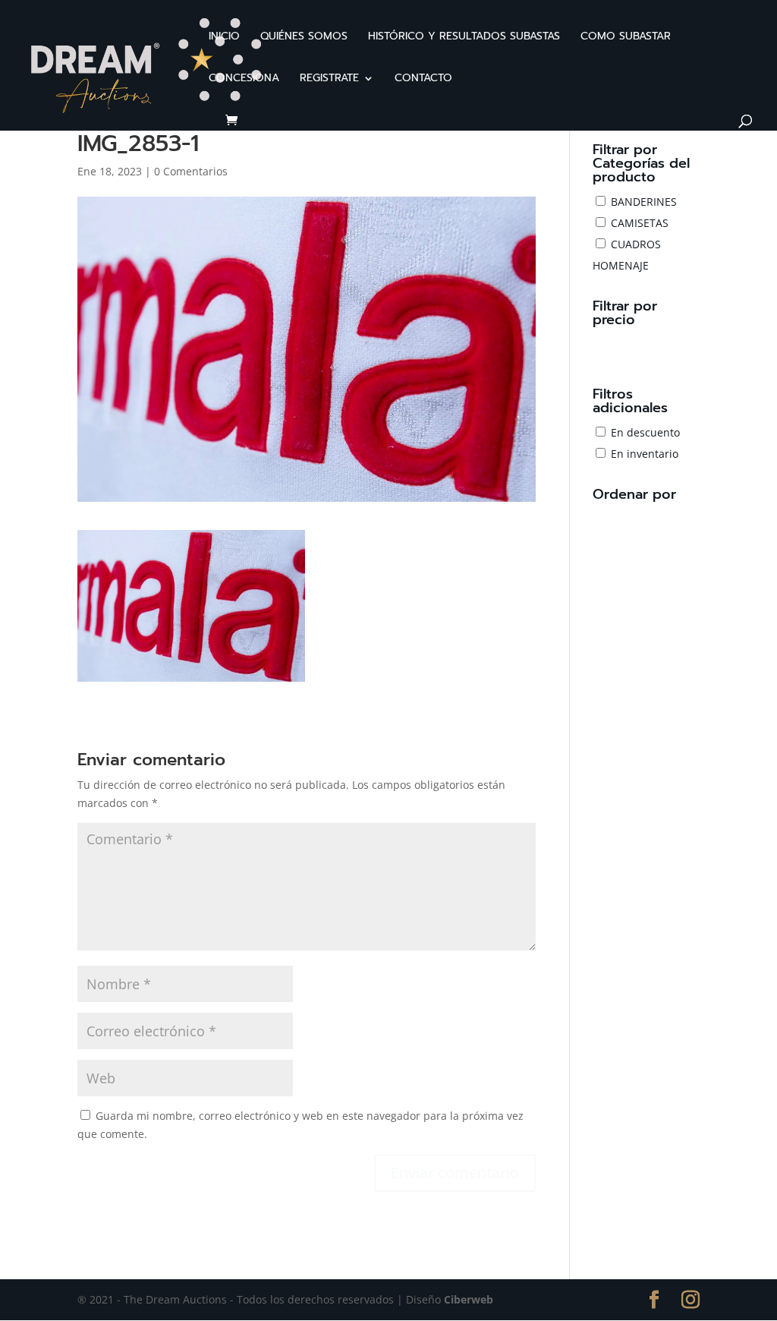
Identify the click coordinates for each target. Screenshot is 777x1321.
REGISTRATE (329, 79)
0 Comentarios (191, 171)
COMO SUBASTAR (625, 37)
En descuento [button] (645, 432)
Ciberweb (468, 1299)
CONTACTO (423, 79)
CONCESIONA (244, 79)
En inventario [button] (644, 453)
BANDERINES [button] (644, 201)
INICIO (224, 37)
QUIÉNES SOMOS (304, 37)
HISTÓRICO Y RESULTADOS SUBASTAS (464, 37)
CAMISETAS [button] (639, 223)
